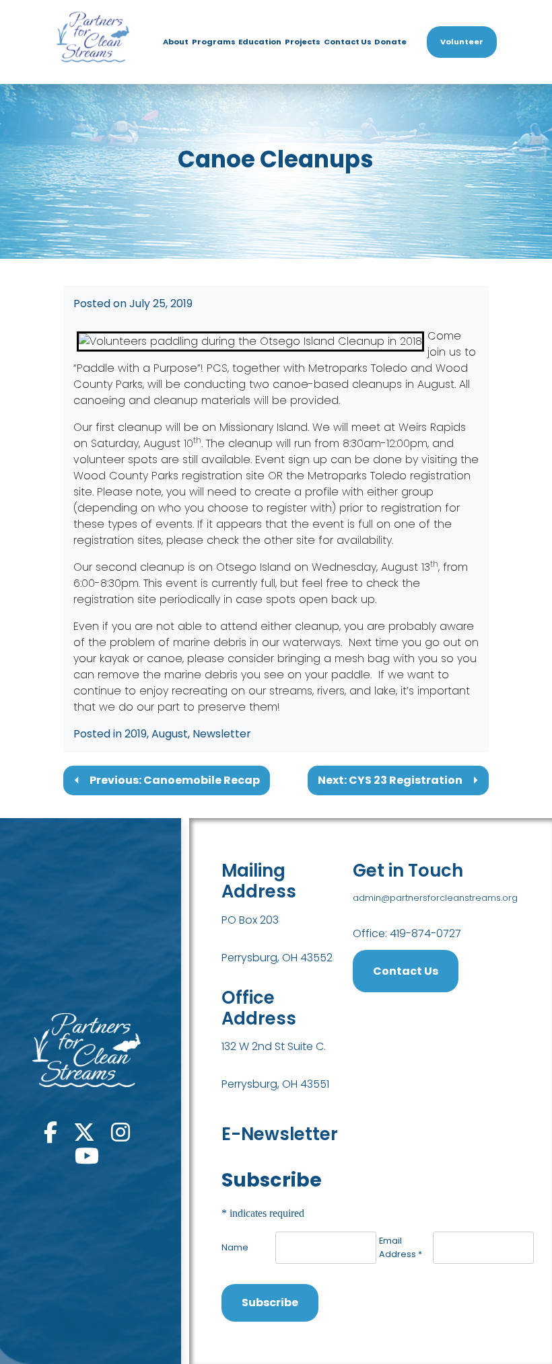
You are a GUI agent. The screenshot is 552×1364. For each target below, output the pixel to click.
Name (234, 1247)
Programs (214, 41)
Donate (390, 41)
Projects (302, 41)
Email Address (400, 1247)
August (169, 733)
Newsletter (222, 733)
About (175, 41)
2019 (136, 733)
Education (259, 41)
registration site (223, 475)
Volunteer (461, 41)
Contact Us (348, 41)
